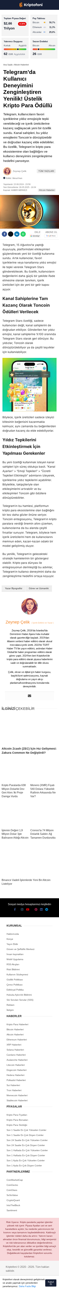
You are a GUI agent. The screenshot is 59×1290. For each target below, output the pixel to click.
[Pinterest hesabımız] (35, 1284)
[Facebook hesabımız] (6, 1284)
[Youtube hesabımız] (23, 1284)
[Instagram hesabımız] (17, 1284)
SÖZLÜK (9, 53)
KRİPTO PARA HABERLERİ (18, 27)
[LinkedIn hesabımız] (41, 1284)
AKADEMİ (10, 47)
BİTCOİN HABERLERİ (16, 33)
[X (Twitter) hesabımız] (12, 1284)
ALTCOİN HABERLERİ (16, 40)
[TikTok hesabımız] (29, 1284)
